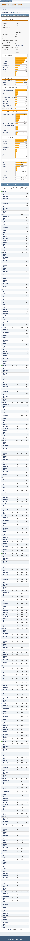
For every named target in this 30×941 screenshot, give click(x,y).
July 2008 (5, 873)
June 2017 (5, 537)
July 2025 (5, 234)
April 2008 (5, 880)
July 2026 (5, 196)
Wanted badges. (6, 103)
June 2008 (5, 875)
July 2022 (5, 347)
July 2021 (5, 384)
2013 (4, 666)
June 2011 (5, 762)
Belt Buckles (5, 99)
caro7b (4, 71)
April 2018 (5, 504)
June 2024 (5, 274)
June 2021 (5, 386)
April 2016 (5, 579)
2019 (4, 440)
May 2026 (5, 201)
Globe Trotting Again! (7, 108)
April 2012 (5, 729)
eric (3, 73)
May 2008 (5, 877)
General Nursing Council (8, 95)
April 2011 (5, 767)
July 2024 (5, 271)
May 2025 (5, 238)
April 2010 (5, 804)
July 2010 (5, 798)
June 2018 (5, 499)
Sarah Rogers (5, 65)
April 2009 (5, 842)
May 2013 (5, 689)
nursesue (4, 63)
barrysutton (5, 67)
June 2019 (5, 462)
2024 (4, 252)
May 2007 (5, 915)
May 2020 (5, 426)
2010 (4, 778)
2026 (4, 191)
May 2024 (5, 276)
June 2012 (5, 725)
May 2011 (5, 765)
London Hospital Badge (7, 90)
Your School (5, 84)
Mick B (4, 75)
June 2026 (5, 198)
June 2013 (5, 687)
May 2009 (5, 840)
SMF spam (10, 929)
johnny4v (4, 155)
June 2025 (5, 236)
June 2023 (5, 311)
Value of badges (6, 101)
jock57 (4, 179)
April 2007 (5, 917)
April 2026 (5, 203)
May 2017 (5, 539)
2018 (4, 478)
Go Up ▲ (20, 937)
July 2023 (5, 309)
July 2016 (5, 572)
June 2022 (5, 349)
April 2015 (5, 616)
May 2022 (5, 351)
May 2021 (5, 389)
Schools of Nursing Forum (11, 5)
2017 (4, 515)
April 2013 (5, 692)
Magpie (4, 69)
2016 (4, 553)
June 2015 (5, 612)
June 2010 (5, 800)
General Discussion (7, 80)
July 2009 (5, 835)
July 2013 (5, 685)
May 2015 (5, 614)
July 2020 (5, 422)
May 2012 (5, 727)
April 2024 (5, 278)
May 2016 (5, 577)
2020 (4, 402)
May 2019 (5, 464)
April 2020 (5, 428)
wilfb (3, 60)
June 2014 (5, 650)
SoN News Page (6, 92)
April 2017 (5, 541)
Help (9, 937)
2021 (4, 365)
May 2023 (5, 313)
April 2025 (5, 240)
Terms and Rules (14, 937)
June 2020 (5, 424)
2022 (4, 327)
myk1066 (4, 61)
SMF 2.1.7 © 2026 (11, 939)
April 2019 (5, 466)
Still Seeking (5, 94)
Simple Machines (18, 939)
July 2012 (5, 723)
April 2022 (5, 353)
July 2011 (5, 760)
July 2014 (5, 647)
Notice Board (6, 82)
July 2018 (5, 497)
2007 (4, 891)
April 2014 (5, 654)
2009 (4, 816)
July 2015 (5, 610)
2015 (4, 590)
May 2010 (5, 802)
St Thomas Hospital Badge (8, 97)
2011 (4, 741)
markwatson (5, 177)
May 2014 (5, 652)
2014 (4, 628)
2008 (4, 854)
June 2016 (5, 574)
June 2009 (5, 838)
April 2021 (5, 391)
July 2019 (5, 459)
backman (4, 58)
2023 (4, 290)
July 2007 (5, 911)
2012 (4, 703)
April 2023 (5, 316)
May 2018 (5, 501)
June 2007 (5, 913)
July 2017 (5, 535)
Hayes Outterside (19, 45)
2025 (4, 214)
